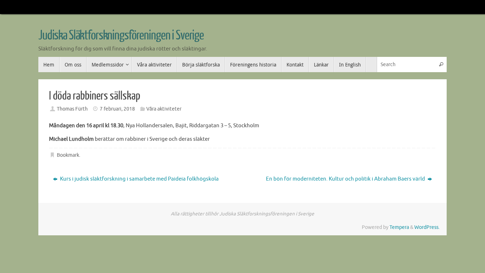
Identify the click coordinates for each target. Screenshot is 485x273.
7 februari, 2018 (117, 109)
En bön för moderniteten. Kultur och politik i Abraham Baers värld (346, 179)
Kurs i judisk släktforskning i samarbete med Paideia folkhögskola (139, 179)
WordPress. (427, 227)
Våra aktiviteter (163, 109)
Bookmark (68, 155)
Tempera (399, 227)
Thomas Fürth (72, 109)
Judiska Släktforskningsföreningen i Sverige (121, 35)
